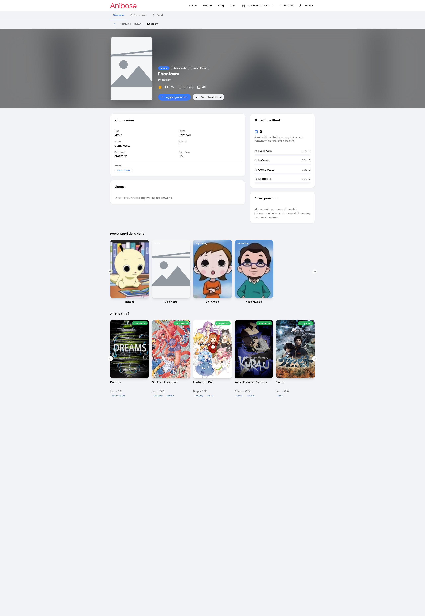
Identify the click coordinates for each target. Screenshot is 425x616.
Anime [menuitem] (193, 5)
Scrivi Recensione (211, 97)
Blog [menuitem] (221, 5)
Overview (118, 15)
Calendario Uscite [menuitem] (258, 5)
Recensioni (140, 15)
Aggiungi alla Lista (177, 97)
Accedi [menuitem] (308, 5)
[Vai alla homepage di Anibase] (123, 5)
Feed (160, 15)
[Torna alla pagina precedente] (115, 24)
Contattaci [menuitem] (286, 5)
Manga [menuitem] (207, 5)
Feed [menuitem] (233, 5)
